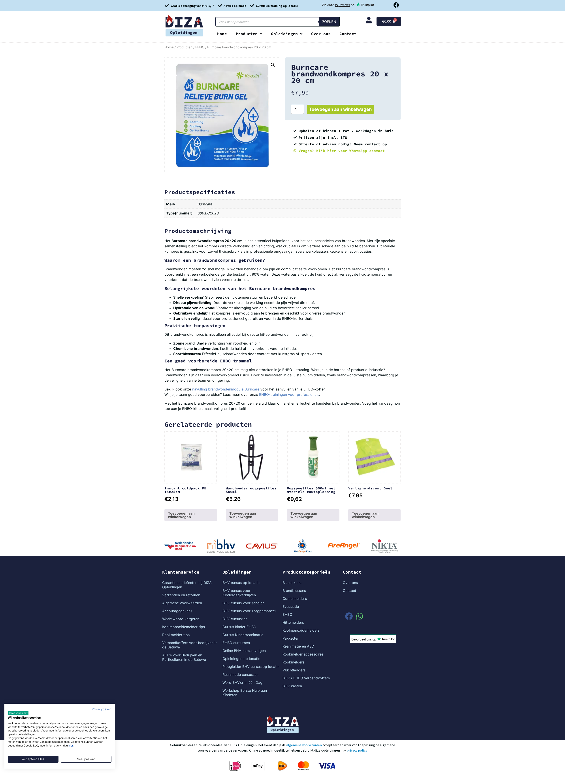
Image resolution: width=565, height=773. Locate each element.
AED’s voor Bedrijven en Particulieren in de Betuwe (184, 657)
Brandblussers (294, 590)
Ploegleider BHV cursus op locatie (250, 666)
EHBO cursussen (236, 642)
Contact (347, 33)
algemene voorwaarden (304, 745)
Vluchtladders (293, 670)
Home (222, 33)
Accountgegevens (177, 611)
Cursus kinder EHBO (239, 627)
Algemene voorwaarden (182, 603)
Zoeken (329, 21)
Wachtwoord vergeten (180, 619)
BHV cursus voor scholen (243, 603)
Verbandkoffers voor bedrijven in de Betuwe (189, 644)
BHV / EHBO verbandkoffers (306, 678)
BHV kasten (292, 686)
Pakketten (290, 638)
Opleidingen (284, 33)
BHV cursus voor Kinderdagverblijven (239, 592)
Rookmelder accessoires (302, 654)
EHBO (199, 47)
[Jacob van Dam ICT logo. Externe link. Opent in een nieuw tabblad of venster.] (18, 713)
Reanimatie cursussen (240, 674)
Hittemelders (293, 622)
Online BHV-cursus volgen (244, 650)
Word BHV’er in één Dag (242, 682)
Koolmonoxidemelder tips (183, 627)
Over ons (321, 33)
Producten (247, 33)
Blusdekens (291, 582)
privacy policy (357, 750)
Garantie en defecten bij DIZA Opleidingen (187, 584)
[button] (273, 65)
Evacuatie (290, 606)
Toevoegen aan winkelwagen (340, 109)
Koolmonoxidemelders (301, 630)
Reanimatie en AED (298, 646)
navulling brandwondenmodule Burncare (225, 389)
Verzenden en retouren (181, 595)
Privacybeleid (101, 709)
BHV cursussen (234, 619)
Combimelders (294, 598)
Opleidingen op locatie (241, 658)
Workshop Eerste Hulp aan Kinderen (244, 692)
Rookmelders (293, 662)
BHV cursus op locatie (241, 582)
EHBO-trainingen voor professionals (289, 394)
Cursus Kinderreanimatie (242, 635)
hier (70, 745)
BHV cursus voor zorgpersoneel (249, 611)
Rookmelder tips (176, 635)
